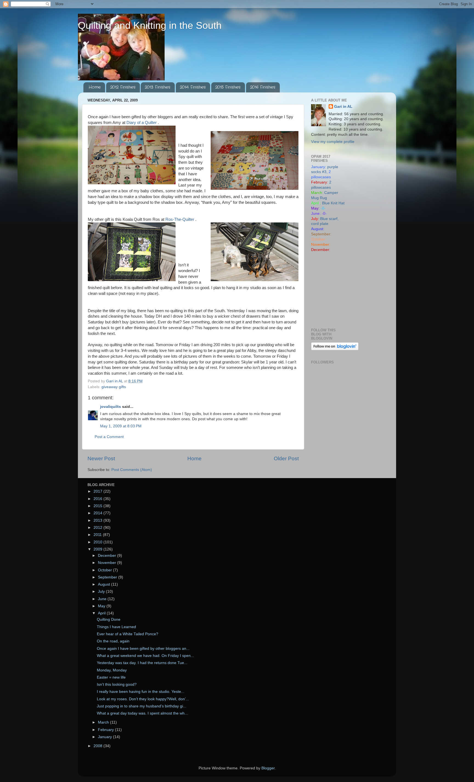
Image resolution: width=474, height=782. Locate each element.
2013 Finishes (157, 87)
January (105, 737)
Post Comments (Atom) (131, 470)
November (107, 563)
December (107, 556)
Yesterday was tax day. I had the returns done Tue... (142, 663)
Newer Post (101, 458)
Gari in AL (343, 107)
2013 (98, 520)
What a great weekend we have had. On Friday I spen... (145, 656)
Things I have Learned (116, 627)
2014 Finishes (193, 87)
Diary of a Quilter (142, 122)
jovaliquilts (110, 407)
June (103, 599)
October (105, 570)
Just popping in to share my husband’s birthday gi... (141, 706)
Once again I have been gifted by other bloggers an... (143, 649)
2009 (98, 549)
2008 (98, 746)
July (102, 591)
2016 (98, 499)
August (104, 584)
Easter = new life (111, 677)
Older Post (286, 458)
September (108, 577)
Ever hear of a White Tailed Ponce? (127, 634)
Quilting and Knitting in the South (150, 25)
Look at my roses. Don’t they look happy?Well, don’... (143, 699)
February (106, 730)
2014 (98, 513)
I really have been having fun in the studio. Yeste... (140, 692)
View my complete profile (332, 142)
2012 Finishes (123, 87)
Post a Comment (109, 437)
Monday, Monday (112, 670)
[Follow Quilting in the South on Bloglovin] (335, 349)
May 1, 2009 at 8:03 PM (121, 426)
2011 (98, 535)
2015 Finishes (228, 87)
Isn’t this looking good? (117, 684)
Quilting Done (108, 619)
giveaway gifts (113, 387)
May (102, 606)
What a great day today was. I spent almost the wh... (142, 713)
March (104, 722)
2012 (98, 528)
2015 (98, 506)
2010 (98, 542)
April (102, 613)
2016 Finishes (262, 87)
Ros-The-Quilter (180, 219)
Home (95, 87)
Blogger (268, 768)
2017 (98, 491)
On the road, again (113, 641)
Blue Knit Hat (333, 203)
